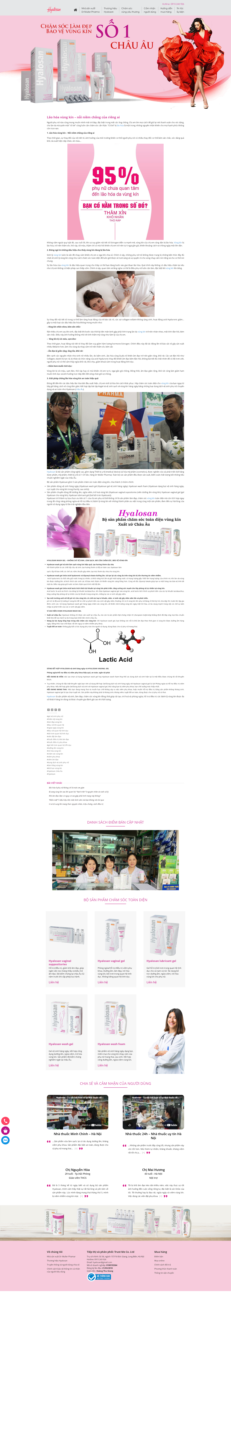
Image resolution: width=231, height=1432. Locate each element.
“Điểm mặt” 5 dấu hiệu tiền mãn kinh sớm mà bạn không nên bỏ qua (76, 800)
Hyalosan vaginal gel (111, 961)
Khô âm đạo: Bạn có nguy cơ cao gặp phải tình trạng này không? (74, 796)
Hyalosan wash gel (61, 1044)
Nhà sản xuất (90, 10)
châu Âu (79, 389)
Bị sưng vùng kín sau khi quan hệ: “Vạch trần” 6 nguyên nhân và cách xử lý (79, 792)
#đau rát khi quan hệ (55, 725)
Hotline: (166, 3)
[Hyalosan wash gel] (66, 1018)
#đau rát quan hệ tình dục (57, 731)
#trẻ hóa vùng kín (54, 751)
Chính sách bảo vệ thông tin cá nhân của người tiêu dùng (63, 1270)
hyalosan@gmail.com (102, 1262)
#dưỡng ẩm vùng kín (55, 748)
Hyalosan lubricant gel (161, 961)
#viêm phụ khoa (53, 757)
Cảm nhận (150, 10)
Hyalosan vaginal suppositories (60, 962)
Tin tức (180, 10)
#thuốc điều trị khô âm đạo (58, 739)
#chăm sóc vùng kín (55, 754)
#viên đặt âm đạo (54, 736)
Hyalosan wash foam (111, 1044)
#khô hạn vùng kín (54, 768)
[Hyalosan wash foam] (115, 1018)
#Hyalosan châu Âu (54, 771)
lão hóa (120, 125)
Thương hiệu (110, 10)
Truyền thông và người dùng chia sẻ (63, 1264)
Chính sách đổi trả (162, 1264)
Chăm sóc (130, 10)
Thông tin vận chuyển (164, 1273)
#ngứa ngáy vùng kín (55, 728)
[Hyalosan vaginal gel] (115, 935)
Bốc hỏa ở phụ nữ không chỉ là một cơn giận (66, 787)
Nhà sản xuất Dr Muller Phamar (61, 1256)
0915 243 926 (100, 1259)
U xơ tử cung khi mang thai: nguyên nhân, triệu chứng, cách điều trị (76, 804)
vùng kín (57, 255)
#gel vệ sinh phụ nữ (55, 716)
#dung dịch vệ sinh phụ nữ (58, 762)
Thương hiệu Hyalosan (57, 1260)
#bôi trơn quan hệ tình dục (58, 733)
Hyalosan (51, 471)
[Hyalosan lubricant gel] (164, 935)
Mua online (159, 1260)
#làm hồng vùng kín (55, 765)
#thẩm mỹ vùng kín (54, 719)
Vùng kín (178, 242)
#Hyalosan (51, 774)
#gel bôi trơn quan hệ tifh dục (59, 745)
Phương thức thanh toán (165, 1268)
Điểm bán (158, 1256)
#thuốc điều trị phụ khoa (57, 742)
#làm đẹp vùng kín (54, 722)
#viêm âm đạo (52, 759)
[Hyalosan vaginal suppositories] (66, 935)
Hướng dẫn (166, 10)
